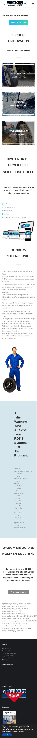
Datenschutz (5, 660)
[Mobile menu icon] (33, 3)
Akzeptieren (7, 735)
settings (21, 731)
